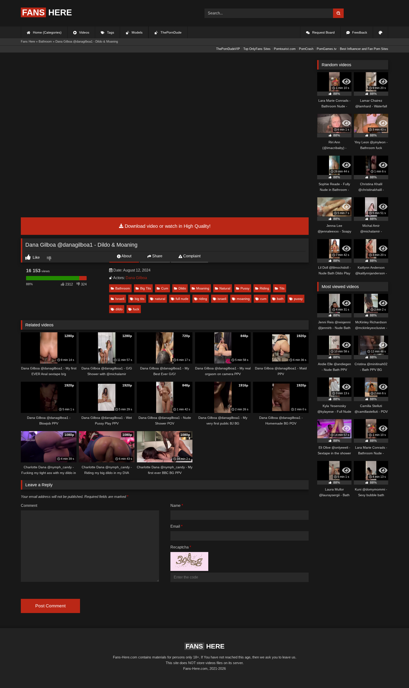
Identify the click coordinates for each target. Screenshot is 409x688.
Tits (282, 288)
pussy (298, 299)
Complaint (191, 256)
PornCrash (306, 49)
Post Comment (50, 605)
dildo (119, 309)
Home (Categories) (47, 32)
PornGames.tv (327, 49)
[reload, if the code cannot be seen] (189, 570)
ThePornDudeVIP (228, 49)
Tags (110, 32)
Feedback (359, 32)
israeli (222, 299)
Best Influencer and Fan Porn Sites (364, 49)
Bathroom (122, 288)
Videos (83, 32)
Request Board (323, 32)
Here (47, 12)
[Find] (338, 13)
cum (263, 299)
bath (280, 299)
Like (36, 257)
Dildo (182, 288)
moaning (243, 299)
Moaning (202, 288)
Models (136, 32)
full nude (182, 299)
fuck (136, 309)
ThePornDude (171, 32)
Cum (164, 288)
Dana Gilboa (136, 278)
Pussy (244, 288)
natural (160, 299)
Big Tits (145, 288)
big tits (139, 299)
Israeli (119, 299)
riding (203, 299)
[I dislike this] (50, 259)
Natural (224, 288)
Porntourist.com (285, 49)
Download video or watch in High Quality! (167, 226)
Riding (264, 288)
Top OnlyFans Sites (257, 49)
